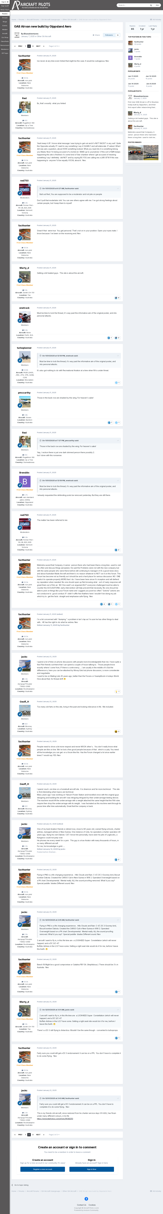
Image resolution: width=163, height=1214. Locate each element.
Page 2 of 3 (53, 46)
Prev (20, 46)
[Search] (151, 5)
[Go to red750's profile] (25, 189)
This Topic (141, 5)
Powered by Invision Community (86, 1210)
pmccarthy (24, 392)
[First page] (15, 46)
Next (38, 46)
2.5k (26, 679)
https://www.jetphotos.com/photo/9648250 (55, 1119)
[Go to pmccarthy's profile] (25, 402)
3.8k (26, 415)
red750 (24, 180)
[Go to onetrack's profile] (25, 317)
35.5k (25, 78)
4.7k (26, 495)
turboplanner (24, 348)
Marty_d (24, 268)
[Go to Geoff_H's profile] (25, 710)
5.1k (25, 290)
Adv (157, 5)
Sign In (4, 2)
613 (25, 120)
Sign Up (4, 6)
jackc (24, 656)
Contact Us (81, 1205)
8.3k (26, 203)
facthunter (24, 55)
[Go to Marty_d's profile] (25, 277)
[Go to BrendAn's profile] (25, 481)
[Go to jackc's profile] (25, 665)
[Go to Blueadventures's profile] (17, 35)
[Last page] (44, 46)
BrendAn (24, 472)
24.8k (25, 370)
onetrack (24, 308)
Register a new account (42, 1169)
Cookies (92, 1205)
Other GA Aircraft (44, 36)
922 (26, 724)
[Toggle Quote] (41, 188)
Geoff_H (24, 701)
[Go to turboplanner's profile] (25, 357)
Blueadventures (31, 34)
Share (97, 35)
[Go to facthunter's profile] (25, 65)
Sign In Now (91, 1169)
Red (24, 98)
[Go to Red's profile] (25, 107)
